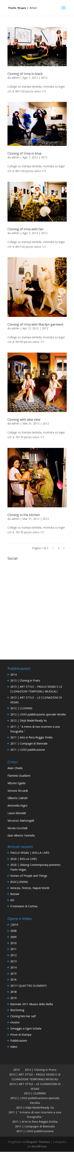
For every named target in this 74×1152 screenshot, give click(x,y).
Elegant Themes (38, 1142)
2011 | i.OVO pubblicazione (27, 749)
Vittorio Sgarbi (16, 783)
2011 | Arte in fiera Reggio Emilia (31, 737)
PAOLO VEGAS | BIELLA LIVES (29, 853)
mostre (15, 1022)
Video (13, 1047)
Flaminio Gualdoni (18, 775)
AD (12, 900)
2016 (13, 979)
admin (15, 77)
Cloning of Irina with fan (25, 229)
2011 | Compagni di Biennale (29, 743)
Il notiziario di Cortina (23, 906)
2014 (13, 674)
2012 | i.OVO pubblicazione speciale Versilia (38, 714)
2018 (13, 992)
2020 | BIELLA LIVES (23, 859)
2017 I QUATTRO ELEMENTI (28, 986)
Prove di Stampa (20, 1034)
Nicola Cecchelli (17, 828)
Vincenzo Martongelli (20, 820)
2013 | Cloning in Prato (25, 680)
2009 (13, 937)
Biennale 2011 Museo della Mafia (31, 1004)
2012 (44, 77)
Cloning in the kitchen (23, 515)
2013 (13, 961)
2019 (13, 998)
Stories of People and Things (28, 876)
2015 (13, 973)
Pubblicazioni (18, 1040)
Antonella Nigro (17, 805)
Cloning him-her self (23, 1016)
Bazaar (14, 894)
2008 (13, 931)
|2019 (14, 924)
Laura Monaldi (16, 813)
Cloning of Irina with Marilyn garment (35, 324)
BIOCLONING (19, 882)
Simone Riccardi (17, 791)
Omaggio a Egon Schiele (25, 1028)
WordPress (39, 1146)
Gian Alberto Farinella (21, 835)
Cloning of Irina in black (25, 74)
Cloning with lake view (23, 419)
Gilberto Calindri (17, 798)
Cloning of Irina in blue (24, 153)
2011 (13, 949)
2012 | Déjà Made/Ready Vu (28, 720)
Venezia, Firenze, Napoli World (29, 888)
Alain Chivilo (15, 768)
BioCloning (17, 1010)
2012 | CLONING (21, 708)
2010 (13, 943)
